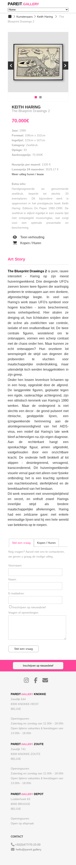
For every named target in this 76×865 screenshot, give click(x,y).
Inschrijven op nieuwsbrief (29, 607)
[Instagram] (28, 681)
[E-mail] (47, 681)
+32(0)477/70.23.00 (28, 844)
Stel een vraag (21, 542)
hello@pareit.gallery (28, 849)
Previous (11, 65)
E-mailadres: (16, 593)
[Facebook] (38, 681)
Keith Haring (45, 16)
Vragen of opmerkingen (23, 612)
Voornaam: (15, 565)
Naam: (12, 579)
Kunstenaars (24, 16)
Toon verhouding (31, 237)
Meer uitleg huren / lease (28, 174)
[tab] (21, 543)
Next (65, 65)
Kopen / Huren (30, 243)
